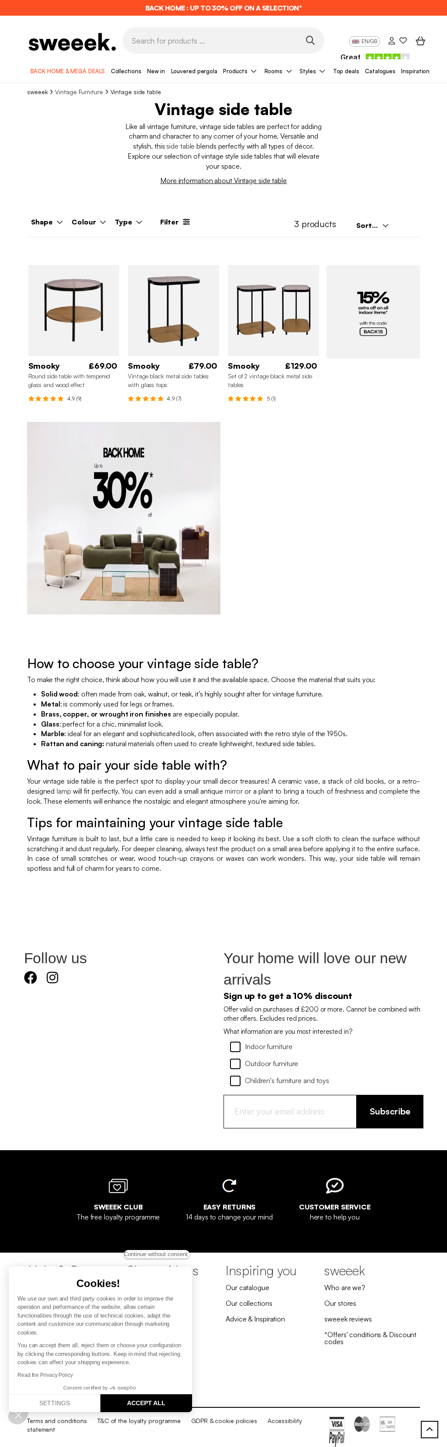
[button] (18, 1414)
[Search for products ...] (310, 40)
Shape (42, 221)
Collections (126, 71)
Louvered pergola (194, 71)
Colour (84, 221)
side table (180, 146)
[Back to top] (429, 1429)
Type (123, 221)
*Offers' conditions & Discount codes (370, 1338)
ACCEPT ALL (146, 1402)
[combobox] (371, 225)
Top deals (346, 71)
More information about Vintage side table (223, 180)
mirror (233, 791)
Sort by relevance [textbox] (374, 225)
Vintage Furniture (79, 91)
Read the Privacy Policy (45, 1375)
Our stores (340, 1303)
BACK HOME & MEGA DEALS (68, 71)
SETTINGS (54, 1402)
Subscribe (390, 1111)
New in (156, 71)
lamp (64, 791)
